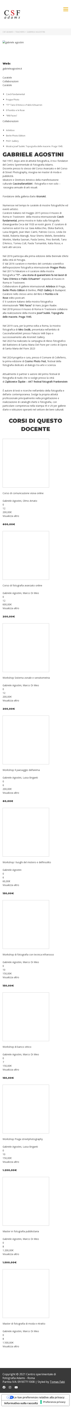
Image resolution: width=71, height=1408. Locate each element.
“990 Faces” (11, 115)
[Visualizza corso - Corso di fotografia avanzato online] (26, 555)
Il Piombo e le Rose (15, 110)
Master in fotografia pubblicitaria (21, 1231)
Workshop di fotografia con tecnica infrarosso (28, 954)
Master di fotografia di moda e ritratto (24, 1323)
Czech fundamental (15, 94)
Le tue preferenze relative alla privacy (38, 1397)
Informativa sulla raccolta (21, 1403)
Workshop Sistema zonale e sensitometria (26, 677)
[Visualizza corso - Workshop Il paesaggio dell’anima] (26, 739)
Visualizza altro (11, 516)
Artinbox (10, 130)
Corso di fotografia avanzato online (22, 585)
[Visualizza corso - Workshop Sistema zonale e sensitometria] (26, 647)
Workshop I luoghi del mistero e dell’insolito (27, 862)
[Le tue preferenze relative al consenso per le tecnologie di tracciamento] (53, 1402)
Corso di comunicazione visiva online (23, 493)
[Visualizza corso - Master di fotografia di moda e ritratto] (26, 1293)
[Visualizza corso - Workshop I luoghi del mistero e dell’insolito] (26, 832)
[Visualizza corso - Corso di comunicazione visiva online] (26, 463)
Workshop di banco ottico (17, 1046)
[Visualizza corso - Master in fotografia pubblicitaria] (26, 1201)
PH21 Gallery (12, 141)
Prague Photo (12, 99)
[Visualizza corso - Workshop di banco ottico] (26, 1016)
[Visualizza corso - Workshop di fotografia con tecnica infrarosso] (26, 924)
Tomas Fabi (57, 1382)
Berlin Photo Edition (15, 135)
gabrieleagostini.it (12, 68)
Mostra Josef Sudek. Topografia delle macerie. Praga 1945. (34, 146)
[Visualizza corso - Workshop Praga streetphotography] (26, 1108)
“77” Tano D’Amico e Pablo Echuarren (24, 104)
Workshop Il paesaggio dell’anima (21, 770)
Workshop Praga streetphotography (23, 1139)
